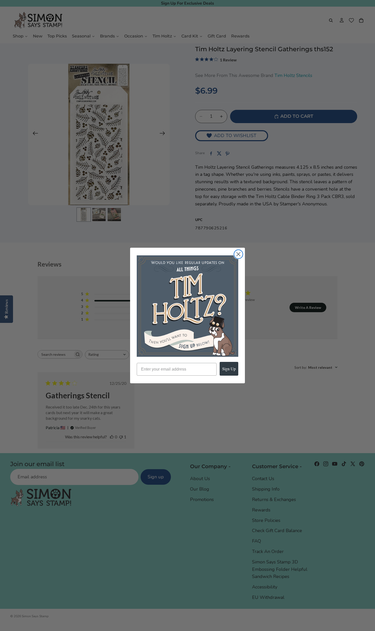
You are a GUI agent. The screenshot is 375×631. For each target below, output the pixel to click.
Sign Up (229, 368)
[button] (187, 306)
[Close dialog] (238, 254)
